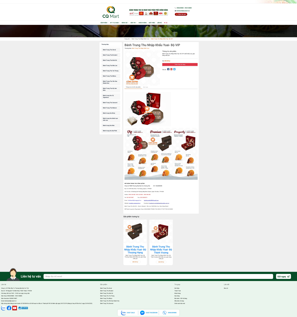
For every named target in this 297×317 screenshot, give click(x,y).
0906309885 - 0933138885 (184, 8)
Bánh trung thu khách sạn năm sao (110, 119)
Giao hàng (177, 296)
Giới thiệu (152, 22)
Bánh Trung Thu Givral (109, 50)
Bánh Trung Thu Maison (110, 108)
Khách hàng (143, 22)
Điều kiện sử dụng (179, 301)
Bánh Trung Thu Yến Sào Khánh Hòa (110, 82)
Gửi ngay (281, 276)
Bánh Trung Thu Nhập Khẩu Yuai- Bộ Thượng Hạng (135, 249)
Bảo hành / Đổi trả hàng (180, 298)
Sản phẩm (103, 22)
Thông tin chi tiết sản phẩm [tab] (133, 87)
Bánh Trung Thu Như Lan (110, 65)
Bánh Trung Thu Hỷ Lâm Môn (110, 89)
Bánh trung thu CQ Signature (108, 96)
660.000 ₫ (161, 262)
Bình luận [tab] (145, 87)
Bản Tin (133, 22)
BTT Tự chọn (114, 22)
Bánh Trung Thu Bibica (109, 76)
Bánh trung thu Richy (109, 113)
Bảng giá (125, 22)
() (166, 22)
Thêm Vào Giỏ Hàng (180, 64)
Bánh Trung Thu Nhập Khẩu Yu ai (140, 39)
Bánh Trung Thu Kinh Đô (110, 60)
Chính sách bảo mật (179, 303)
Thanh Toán (177, 291)
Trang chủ (127, 39)
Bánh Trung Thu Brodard (110, 55)
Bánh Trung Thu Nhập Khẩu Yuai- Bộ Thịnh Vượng (161, 249)
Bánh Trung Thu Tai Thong (110, 71)
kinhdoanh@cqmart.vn (183, 11)
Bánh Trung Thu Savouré (110, 102)
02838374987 (13, 298)
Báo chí (226, 288)
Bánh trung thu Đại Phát (110, 130)
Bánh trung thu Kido (108, 125)
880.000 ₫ (135, 262)
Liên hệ (159, 22)
